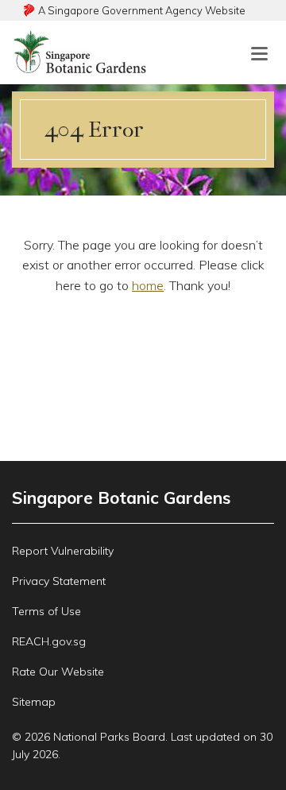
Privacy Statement (59, 581)
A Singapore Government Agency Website (141, 10)
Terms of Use (46, 611)
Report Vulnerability (63, 551)
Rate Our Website (58, 671)
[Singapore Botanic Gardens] (80, 68)
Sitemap (34, 702)
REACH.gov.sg (49, 641)
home (148, 285)
